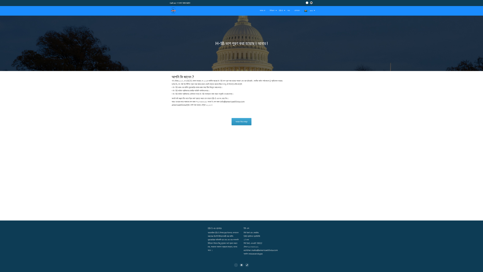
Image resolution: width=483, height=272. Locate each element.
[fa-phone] (247, 264)
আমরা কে (262, 10)
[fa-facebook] (307, 3)
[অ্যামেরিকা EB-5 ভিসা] (174, 10)
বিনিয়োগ (272, 10)
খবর (288, 10)
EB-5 (281, 10)
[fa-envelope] (311, 3)
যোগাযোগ (297, 10)
